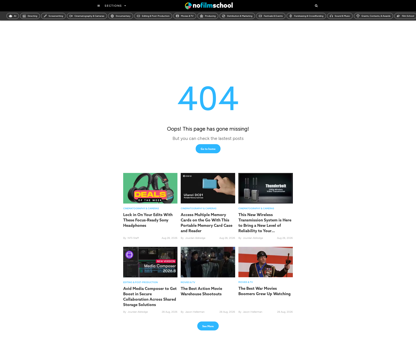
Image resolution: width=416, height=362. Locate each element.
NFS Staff (133, 237)
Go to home (208, 148)
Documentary (123, 16)
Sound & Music (342, 16)
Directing (32, 16)
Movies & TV (187, 16)
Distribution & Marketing (239, 16)
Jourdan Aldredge (195, 237)
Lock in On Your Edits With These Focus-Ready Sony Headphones (148, 220)
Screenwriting (56, 16)
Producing (210, 16)
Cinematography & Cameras (89, 16)
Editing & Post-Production (155, 16)
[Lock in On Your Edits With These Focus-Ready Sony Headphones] (150, 188)
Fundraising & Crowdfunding (308, 16)
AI (15, 16)
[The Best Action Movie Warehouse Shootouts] (208, 261)
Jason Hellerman (195, 311)
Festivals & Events (273, 16)
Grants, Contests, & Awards (375, 16)
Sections (113, 5)
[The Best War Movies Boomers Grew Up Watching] (265, 261)
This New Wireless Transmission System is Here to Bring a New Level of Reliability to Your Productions (264, 225)
